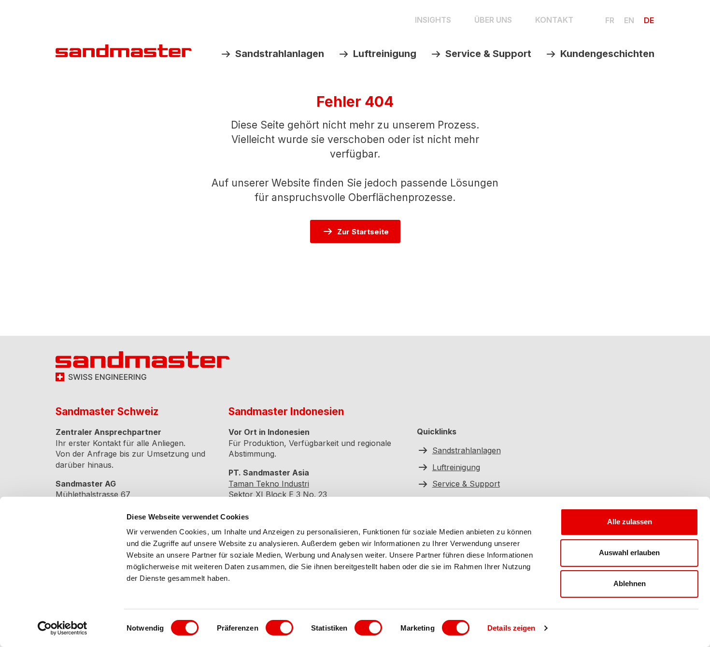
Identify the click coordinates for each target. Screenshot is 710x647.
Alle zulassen (629, 522)
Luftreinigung (384, 53)
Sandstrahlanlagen (279, 53)
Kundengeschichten (607, 53)
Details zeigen (511, 628)
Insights (433, 20)
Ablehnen (629, 583)
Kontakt (554, 20)
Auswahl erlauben (629, 552)
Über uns (493, 20)
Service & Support (488, 53)
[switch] (279, 627)
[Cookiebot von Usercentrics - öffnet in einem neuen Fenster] (62, 628)
